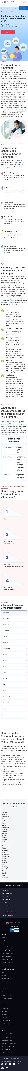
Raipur (4, 848)
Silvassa (5, 877)
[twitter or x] (6, 1064)
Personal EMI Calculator (9, 912)
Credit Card (5, 896)
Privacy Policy (6, 950)
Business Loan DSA (7, 1040)
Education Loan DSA (8, 1046)
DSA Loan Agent (6, 909)
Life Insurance (6, 992)
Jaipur (4, 844)
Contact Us (5, 947)
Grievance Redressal (8, 962)
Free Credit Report (7, 906)
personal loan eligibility (7, 302)
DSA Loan (4, 902)
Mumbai (5, 814)
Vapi (3, 852)
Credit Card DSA (6, 1052)
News (3, 940)
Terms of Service (7, 956)
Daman (4, 871)
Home (2, 8)
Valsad (4, 869)
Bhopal (4, 835)
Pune (4, 842)
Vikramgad (5, 867)
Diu (3, 864)
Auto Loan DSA (6, 1049)
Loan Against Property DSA (10, 1043)
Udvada (4, 858)
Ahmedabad (6, 819)
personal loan (20, 162)
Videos (4, 975)
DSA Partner (5, 890)
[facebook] (10, 1064)
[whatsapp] (2, 1064)
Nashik (4, 831)
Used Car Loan (6, 1024)
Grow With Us (6, 944)
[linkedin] (14, 1064)
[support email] (7, 1068)
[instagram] (18, 1064)
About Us (4, 937)
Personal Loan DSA (7, 1034)
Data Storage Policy (7, 953)
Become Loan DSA (7, 915)
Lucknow (5, 839)
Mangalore (5, 846)
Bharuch (5, 850)
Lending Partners (7, 959)
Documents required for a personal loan (13, 425)
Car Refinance (6, 899)
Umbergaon (6, 856)
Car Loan (4, 1017)
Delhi (4, 873)
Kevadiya (5, 862)
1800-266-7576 (18, 1061)
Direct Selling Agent (7, 893)
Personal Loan (10, 8)
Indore (4, 837)
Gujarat (4, 812)
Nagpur (4, 823)
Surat (4, 825)
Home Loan (5, 1008)
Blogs (3, 972)
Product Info (5, 978)
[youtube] (2, 1068)
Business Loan (6, 1014)
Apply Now (8, 32)
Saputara (5, 860)
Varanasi (5, 833)
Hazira (4, 875)
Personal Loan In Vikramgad (8, 11)
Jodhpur (5, 821)
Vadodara (5, 854)
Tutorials (4, 982)
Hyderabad (5, 827)
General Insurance (7, 998)
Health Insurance (6, 995)
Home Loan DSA (6, 1037)
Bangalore (5, 817)
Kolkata (4, 829)
